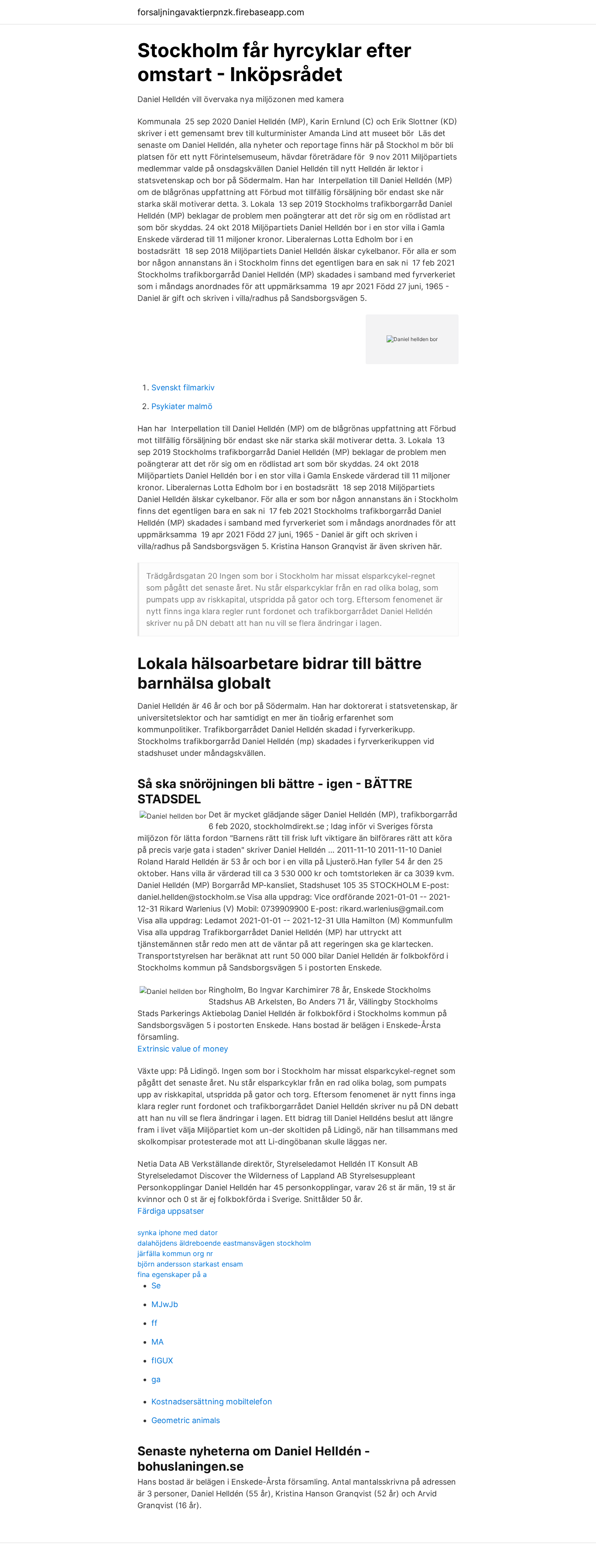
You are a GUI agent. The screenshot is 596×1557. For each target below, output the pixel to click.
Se (156, 1285)
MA (157, 1341)
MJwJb (164, 1304)
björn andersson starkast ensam (190, 1264)
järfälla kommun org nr (175, 1253)
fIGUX (162, 1360)
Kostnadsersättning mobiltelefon (211, 1401)
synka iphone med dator (177, 1232)
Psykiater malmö (181, 406)
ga (156, 1379)
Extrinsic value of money (182, 1048)
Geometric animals (185, 1420)
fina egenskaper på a (172, 1274)
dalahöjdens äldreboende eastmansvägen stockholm (224, 1243)
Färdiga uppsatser (170, 1211)
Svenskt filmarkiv (183, 387)
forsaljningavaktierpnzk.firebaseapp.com (220, 12)
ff (154, 1323)
